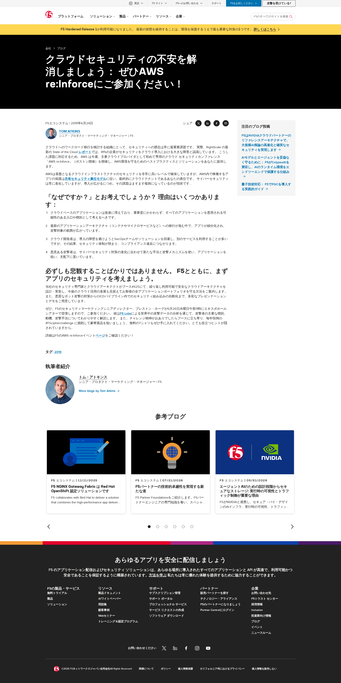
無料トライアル (57, 593)
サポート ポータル (161, 598)
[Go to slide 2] (157, 526)
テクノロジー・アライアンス (218, 598)
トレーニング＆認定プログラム (118, 621)
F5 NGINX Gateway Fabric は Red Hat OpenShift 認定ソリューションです (83, 488)
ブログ (255, 621)
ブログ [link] (61, 48)
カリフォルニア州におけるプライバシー (222, 668)
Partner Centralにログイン (217, 610)
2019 (57, 352)
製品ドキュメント (109, 593)
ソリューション (57, 604)
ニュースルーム (261, 633)
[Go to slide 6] (191, 526)
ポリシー (166, 668)
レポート (85, 152)
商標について (146, 668)
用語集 (102, 604)
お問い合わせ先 (261, 593)
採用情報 (257, 604)
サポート (216, 3)
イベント (257, 627)
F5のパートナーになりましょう (220, 604)
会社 (48, 48)
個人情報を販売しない (264, 668)
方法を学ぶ (158, 575)
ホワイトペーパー (109, 598)
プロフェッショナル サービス (168, 604)
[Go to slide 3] (166, 526)
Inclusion (257, 610)
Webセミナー (106, 616)
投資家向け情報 (261, 616)
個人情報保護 (185, 668)
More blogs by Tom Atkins (97, 391)
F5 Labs (125, 313)
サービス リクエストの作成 (166, 610)
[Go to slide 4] (174, 526)
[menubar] (170, 3)
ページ (100, 335)
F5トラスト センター (264, 598)
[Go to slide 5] (183, 526)
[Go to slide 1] (149, 526)
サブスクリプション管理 (164, 593)
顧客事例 (104, 610)
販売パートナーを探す (214, 593)
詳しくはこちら (265, 29)
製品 (50, 598)
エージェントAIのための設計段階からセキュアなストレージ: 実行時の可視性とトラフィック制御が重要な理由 (254, 491)
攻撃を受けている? (279, 3)
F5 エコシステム (147, 480)
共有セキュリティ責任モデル (85, 179)
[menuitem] (136, 3)
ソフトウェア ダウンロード (166, 616)
